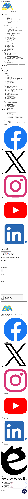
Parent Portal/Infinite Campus (13, 33)
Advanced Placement (12, 44)
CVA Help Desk (10, 29)
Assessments (10, 45)
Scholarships (10, 62)
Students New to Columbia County (15, 58)
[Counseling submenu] (4, 120)
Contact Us (9, 18)
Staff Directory (10, 23)
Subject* (3, 274)
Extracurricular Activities (12, 56)
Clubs (8, 17)
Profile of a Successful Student (14, 57)
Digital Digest (10, 31)
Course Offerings (11, 46)
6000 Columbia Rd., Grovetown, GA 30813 (11, 314)
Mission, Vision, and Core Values (14, 19)
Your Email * (4, 267)
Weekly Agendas (11, 39)
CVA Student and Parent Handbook (15, 30)
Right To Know (10, 37)
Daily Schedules (10, 48)
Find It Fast (6, 71)
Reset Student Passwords (12, 35)
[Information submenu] (4, 85)
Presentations (10, 34)
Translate (12, 253)
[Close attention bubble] (25, 481)
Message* (3, 281)
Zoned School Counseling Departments (16, 64)
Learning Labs (10, 49)
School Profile (10, 22)
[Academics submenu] (4, 101)
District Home (7, 70)
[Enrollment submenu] (4, 52)
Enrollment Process (11, 53)
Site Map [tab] (3, 490)
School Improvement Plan (13, 21)
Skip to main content (5, 1)
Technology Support (11, 38)
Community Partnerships (12, 27)
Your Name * (4, 260)
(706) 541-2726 (8, 315)
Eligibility (9, 54)
